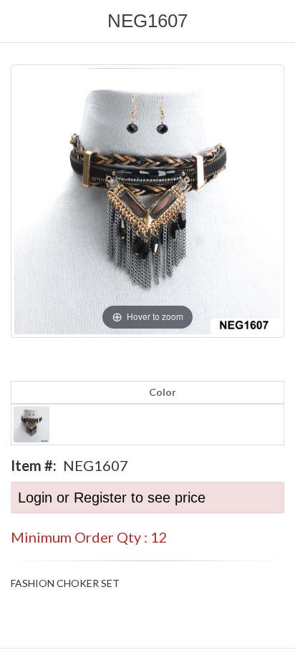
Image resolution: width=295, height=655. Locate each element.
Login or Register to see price (111, 497)
